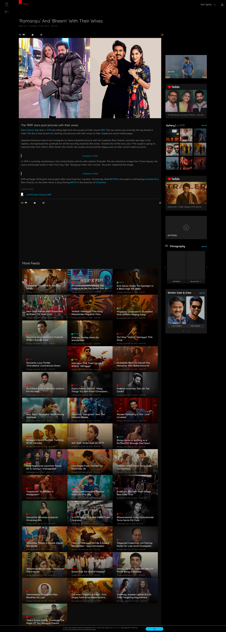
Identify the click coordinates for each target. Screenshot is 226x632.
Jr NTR (47, 130)
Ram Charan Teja (30, 130)
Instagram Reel (90, 155)
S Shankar (100, 182)
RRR (102, 130)
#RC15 (73, 182)
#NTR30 (114, 179)
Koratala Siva (151, 179)
